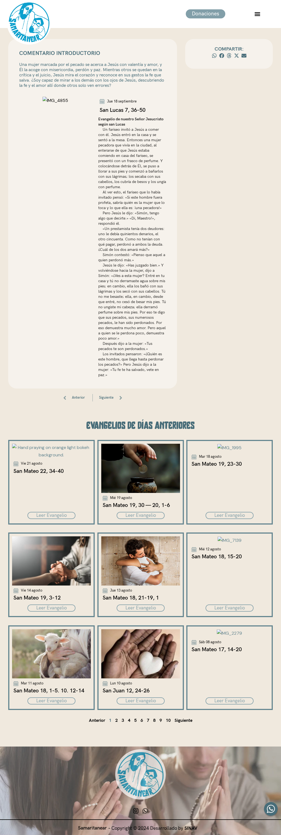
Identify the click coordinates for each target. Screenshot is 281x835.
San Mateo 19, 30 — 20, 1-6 (136, 505)
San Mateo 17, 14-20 (217, 649)
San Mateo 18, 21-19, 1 (131, 598)
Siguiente (183, 720)
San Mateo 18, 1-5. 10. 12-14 (48, 690)
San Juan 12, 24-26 (126, 690)
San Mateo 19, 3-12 (37, 598)
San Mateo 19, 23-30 (217, 464)
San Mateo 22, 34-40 (38, 471)
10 (168, 720)
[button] (257, 13)
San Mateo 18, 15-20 (217, 556)
